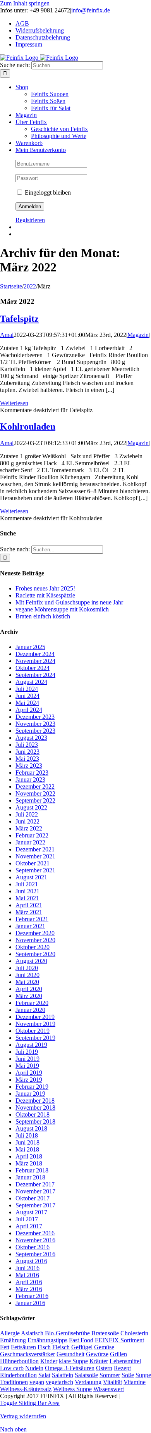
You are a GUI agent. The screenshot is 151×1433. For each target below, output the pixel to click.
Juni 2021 (27, 891)
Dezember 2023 (35, 716)
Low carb (12, 1368)
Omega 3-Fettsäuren (69, 1368)
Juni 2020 (27, 975)
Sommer (110, 1375)
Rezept (122, 1368)
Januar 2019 (30, 1093)
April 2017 (28, 1226)
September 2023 (35, 730)
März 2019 (28, 1079)
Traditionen (14, 1382)
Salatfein (62, 1375)
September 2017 (35, 1205)
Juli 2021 (26, 884)
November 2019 (35, 1023)
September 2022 (35, 800)
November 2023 (35, 723)
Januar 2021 (30, 926)
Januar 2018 (30, 1177)
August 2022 (31, 807)
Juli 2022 (26, 814)
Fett (4, 1347)
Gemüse (104, 1347)
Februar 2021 (31, 919)
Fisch (44, 1347)
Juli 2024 (26, 688)
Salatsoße (86, 1375)
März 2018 (28, 1163)
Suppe (143, 1375)
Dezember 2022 (35, 786)
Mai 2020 (27, 982)
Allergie (10, 1333)
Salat (44, 1375)
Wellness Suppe (72, 1389)
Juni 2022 (27, 821)
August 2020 (31, 961)
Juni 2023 (27, 751)
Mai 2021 (27, 898)
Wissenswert (108, 1389)
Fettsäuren (23, 1347)
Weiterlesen (14, 403)
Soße (128, 1375)
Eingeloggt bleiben (47, 192)
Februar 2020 (31, 1003)
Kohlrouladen (27, 426)
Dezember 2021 (35, 849)
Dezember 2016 (35, 1233)
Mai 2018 (27, 1149)
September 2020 (35, 954)
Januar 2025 (30, 647)
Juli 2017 (26, 1219)
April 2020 (28, 989)
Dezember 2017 (35, 1184)
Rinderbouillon (18, 1375)
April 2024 (28, 709)
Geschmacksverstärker (27, 1354)
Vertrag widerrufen (23, 1416)
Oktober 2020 (32, 947)
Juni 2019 (27, 1058)
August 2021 (31, 877)
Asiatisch (32, 1333)
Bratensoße (105, 1333)
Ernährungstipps (47, 1340)
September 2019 (35, 1037)
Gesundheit (70, 1354)
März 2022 (28, 828)
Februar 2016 (31, 1296)
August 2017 (31, 1212)
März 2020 (28, 996)
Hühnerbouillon (19, 1361)
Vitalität (112, 1382)
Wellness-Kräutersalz (25, 1389)
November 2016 (35, 1240)
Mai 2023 (27, 758)
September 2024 (35, 675)
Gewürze (97, 1354)
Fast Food (81, 1340)
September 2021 (35, 870)
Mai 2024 (27, 702)
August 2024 (31, 682)
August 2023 (31, 737)
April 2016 (28, 1282)
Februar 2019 (31, 1086)
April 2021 (28, 905)
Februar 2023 (31, 772)
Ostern (104, 1368)
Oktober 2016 (32, 1247)
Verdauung (88, 1382)
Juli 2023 (26, 744)
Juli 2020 (26, 968)
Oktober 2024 (32, 668)
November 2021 (35, 856)
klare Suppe (73, 1361)
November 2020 (35, 940)
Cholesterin (134, 1333)
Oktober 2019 (32, 1030)
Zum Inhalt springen (25, 3)
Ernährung (13, 1340)
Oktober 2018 (32, 1114)
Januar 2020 (30, 1010)
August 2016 (31, 1261)
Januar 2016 (30, 1303)
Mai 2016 (27, 1275)
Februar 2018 (31, 1170)
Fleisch (61, 1347)
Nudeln (34, 1368)
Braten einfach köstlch (42, 616)
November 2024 (35, 661)
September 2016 (35, 1254)
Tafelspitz (19, 319)
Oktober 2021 (32, 863)
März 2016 (28, 1289)
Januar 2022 (30, 842)
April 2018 (28, 1156)
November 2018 (35, 1107)
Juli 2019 (26, 1051)
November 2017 (35, 1191)
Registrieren (30, 220)
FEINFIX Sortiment (119, 1340)
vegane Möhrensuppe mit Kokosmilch (62, 609)
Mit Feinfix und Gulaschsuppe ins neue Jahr (69, 602)
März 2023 (28, 765)
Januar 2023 (30, 779)
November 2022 (35, 793)
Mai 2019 (27, 1065)
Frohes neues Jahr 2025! (45, 588)
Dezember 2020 (35, 933)
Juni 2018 (27, 1142)
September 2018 (35, 1121)
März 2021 (28, 912)
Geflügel (82, 1347)
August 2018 (31, 1128)
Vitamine (135, 1382)
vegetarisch (59, 1382)
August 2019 (31, 1044)
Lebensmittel (125, 1361)
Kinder (48, 1361)
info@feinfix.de (90, 10)
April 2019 (28, 1072)
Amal (7, 334)
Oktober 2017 (32, 1198)
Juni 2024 (27, 695)
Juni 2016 (27, 1268)
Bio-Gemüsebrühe (67, 1333)
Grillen (118, 1354)
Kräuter (98, 1361)
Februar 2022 (31, 835)
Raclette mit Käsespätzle (45, 595)
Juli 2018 (26, 1135)
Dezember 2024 (35, 654)
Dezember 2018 (35, 1100)
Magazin (138, 334)
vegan (36, 1382)
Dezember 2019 (35, 1016)
